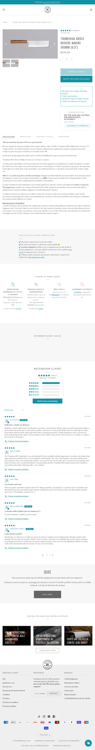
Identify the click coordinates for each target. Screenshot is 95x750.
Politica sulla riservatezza (35, 746)
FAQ (4, 679)
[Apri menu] (6, 9)
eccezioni (18, 308)
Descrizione (9, 137)
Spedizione (64, 137)
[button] (65, 30)
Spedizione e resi (9, 683)
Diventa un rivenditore (10, 702)
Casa (5, 22)
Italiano (44, 735)
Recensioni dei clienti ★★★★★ (14, 691)
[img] (10, 417)
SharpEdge (20, 741)
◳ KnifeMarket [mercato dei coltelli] (77, 698)
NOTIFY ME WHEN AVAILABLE (76, 79)
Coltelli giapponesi (71, 679)
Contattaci (77, 292)
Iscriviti (53, 693)
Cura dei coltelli (44, 137)
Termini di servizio (62, 746)
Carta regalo (68, 691)
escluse (40, 309)
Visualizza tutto (47, 650)
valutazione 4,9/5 (51, 2)
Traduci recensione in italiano (18, 441)
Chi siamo (6, 698)
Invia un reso (7, 687)
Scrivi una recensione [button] (47, 401)
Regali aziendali (70, 695)
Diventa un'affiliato (9, 706)
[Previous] (6, 44)
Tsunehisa (65, 33)
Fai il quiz (47, 594)
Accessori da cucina (71, 687)
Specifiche (25, 137)
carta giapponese (36, 257)
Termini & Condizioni (45, 741)
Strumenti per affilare (72, 683)
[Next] (54, 44)
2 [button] (46, 555)
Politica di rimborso (69, 741)
